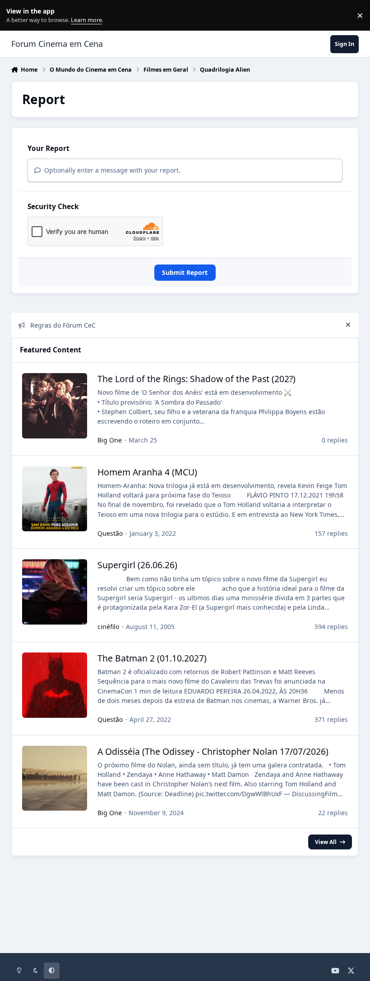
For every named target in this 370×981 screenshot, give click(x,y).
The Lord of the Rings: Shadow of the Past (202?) (196, 379)
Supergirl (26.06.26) (137, 565)
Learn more (17, 15)
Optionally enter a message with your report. (111, 170)
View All (326, 841)
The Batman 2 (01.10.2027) (152, 658)
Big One (109, 440)
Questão (110, 533)
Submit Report (185, 272)
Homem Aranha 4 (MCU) (147, 472)
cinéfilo (108, 626)
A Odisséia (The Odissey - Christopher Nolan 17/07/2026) (212, 751)
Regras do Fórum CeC (63, 325)
